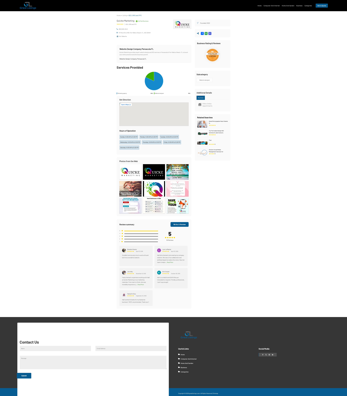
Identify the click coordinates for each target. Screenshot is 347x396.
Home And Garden (288, 6)
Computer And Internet (272, 6)
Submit (24, 376)
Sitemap (215, 393)
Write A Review (180, 224)
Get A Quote (321, 6)
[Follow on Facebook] (263, 354)
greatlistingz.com (194, 393)
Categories (308, 6)
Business (299, 6)
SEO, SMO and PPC (135, 15)
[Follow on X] (266, 354)
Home (260, 6)
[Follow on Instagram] (269, 354)
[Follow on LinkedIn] (272, 354)
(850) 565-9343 (123, 29)
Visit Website (123, 36)
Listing (124, 15)
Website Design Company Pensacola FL (132, 59)
